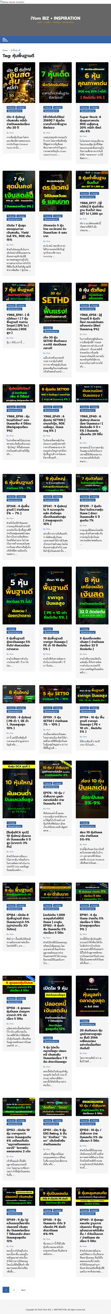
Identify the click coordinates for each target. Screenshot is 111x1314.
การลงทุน (21, 107)
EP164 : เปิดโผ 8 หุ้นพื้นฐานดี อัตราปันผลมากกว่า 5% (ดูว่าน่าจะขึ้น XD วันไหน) (18, 922)
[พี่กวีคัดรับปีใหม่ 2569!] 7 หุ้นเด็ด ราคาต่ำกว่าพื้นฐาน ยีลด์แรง (55, 122)
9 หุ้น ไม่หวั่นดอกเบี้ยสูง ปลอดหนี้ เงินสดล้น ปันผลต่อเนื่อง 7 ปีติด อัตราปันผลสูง (55, 1054)
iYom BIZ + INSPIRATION (55, 18)
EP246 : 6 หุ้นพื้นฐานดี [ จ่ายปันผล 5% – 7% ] (18, 510)
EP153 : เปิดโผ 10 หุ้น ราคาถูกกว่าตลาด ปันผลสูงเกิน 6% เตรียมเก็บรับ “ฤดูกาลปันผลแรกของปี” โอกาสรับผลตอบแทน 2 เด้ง (19, 1141)
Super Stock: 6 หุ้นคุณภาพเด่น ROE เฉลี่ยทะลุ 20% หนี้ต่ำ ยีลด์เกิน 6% (90, 124)
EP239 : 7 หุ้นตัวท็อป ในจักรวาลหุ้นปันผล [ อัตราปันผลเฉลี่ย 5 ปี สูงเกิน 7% (91, 513)
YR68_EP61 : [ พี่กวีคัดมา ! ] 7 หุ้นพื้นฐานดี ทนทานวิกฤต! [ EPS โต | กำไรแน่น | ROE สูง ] (18, 324)
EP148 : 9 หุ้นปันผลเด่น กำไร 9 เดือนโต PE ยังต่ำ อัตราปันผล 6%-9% (54, 1227)
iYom (11, 132)
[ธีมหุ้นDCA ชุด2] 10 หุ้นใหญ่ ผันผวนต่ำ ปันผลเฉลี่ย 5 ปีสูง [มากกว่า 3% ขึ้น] (19, 839)
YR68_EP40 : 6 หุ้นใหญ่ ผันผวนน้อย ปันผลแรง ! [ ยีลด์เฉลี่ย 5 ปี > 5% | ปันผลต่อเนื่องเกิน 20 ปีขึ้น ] (91, 427)
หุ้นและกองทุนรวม (14, 111)
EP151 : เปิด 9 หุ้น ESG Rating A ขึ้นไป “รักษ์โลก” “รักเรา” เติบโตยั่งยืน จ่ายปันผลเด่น (55, 1137)
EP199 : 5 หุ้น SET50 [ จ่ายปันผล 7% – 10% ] (55, 721)
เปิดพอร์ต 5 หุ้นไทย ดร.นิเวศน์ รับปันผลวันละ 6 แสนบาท (55, 230)
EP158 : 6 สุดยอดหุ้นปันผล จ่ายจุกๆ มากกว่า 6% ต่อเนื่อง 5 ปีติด (18, 1013)
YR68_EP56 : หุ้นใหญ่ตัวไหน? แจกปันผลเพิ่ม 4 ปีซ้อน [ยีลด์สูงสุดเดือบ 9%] (19, 423)
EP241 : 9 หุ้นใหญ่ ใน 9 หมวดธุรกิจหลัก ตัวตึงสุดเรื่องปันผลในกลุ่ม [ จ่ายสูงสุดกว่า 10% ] (55, 515)
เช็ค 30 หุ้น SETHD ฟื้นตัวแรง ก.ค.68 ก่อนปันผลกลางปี (55, 342)
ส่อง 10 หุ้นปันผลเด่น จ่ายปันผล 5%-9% (91, 836)
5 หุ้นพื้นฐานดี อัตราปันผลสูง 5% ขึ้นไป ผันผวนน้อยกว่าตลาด (18, 643)
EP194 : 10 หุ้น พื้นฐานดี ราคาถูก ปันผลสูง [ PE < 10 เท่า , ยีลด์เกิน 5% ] (92, 724)
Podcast (11, 107)
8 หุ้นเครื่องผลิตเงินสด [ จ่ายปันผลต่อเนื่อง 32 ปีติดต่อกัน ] (92, 643)
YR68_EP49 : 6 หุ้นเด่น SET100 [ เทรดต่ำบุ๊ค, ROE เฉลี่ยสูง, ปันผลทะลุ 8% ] (54, 423)
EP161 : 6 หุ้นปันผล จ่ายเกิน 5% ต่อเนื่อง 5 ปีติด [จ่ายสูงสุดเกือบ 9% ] (92, 922)
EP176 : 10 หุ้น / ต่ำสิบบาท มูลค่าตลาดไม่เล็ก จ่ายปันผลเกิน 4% (54, 798)
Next (23, 1290)
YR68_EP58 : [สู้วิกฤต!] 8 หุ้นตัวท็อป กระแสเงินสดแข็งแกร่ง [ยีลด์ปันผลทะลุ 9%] (91, 322)
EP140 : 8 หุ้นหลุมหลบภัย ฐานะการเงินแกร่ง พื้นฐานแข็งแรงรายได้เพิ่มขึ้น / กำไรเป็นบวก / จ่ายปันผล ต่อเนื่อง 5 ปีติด (92, 1230)
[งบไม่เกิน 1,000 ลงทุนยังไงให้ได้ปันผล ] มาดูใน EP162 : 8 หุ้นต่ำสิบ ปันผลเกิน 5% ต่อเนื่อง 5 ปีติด (54, 924)
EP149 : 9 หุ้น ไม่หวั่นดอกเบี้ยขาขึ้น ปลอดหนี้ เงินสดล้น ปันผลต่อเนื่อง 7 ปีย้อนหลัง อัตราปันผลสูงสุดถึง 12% (18, 1230)
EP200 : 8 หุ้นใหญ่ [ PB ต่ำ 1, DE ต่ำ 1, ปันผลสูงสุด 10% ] (19, 722)
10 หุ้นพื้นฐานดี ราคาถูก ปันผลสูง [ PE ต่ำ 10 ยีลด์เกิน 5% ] (55, 643)
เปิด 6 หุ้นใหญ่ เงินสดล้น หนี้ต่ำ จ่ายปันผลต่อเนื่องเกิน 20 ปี (18, 122)
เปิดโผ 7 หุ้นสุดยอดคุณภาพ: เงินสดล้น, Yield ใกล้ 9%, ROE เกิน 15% (18, 232)
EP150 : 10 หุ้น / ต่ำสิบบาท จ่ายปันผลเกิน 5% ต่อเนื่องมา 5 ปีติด (91, 1135)
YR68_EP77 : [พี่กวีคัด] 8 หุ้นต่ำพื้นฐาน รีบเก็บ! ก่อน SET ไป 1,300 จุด (91, 208)
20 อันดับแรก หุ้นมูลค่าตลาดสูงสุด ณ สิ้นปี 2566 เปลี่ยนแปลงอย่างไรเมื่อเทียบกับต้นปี (91, 1039)
